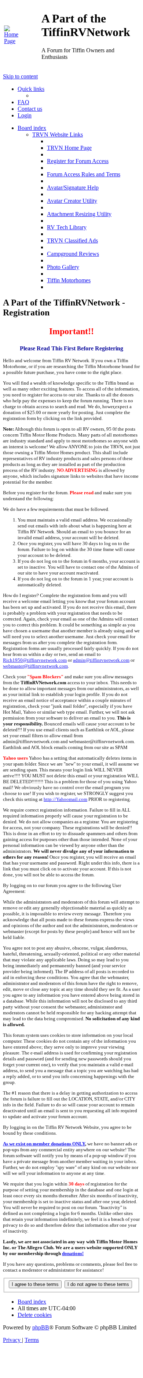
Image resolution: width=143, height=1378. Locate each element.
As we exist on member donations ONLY (44, 1143)
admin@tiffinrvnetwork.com (101, 660)
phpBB (40, 1327)
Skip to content (20, 76)
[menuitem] (12, 41)
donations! (73, 1253)
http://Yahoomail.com (65, 799)
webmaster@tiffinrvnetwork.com (35, 666)
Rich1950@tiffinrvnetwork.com (35, 660)
